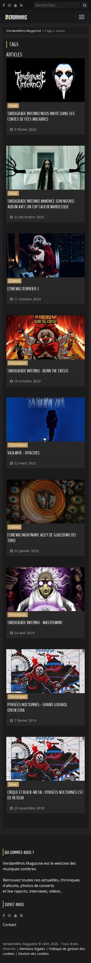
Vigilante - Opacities (23, 453)
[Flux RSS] (21, 5)
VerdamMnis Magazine (23, 31)
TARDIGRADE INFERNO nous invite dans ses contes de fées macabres (41, 116)
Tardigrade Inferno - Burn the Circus (37, 371)
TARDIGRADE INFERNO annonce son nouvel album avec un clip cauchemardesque (41, 204)
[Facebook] (4, 5)
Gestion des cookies (33, 953)
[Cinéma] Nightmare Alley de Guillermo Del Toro (41, 538)
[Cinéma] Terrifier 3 (23, 289)
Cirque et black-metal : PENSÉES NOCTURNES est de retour (45, 795)
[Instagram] (9, 5)
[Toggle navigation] (81, 17)
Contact (9, 924)
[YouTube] (15, 5)
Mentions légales (32, 948)
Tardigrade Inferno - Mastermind (35, 622)
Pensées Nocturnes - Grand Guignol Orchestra (37, 707)
